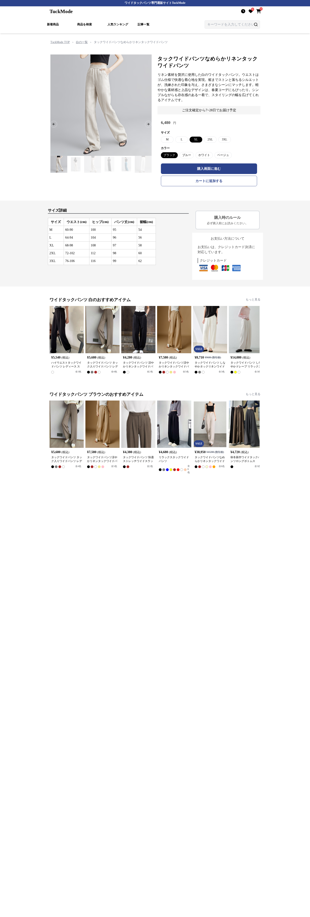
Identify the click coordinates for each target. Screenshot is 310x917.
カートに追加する (208, 181)
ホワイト (204, 155)
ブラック (169, 155)
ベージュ (223, 155)
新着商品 (53, 24)
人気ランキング (118, 24)
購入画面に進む (209, 168)
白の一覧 (82, 42)
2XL (210, 139)
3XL (224, 139)
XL (196, 139)
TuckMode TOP (60, 42)
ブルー (186, 155)
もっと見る (253, 299)
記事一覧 (144, 24)
